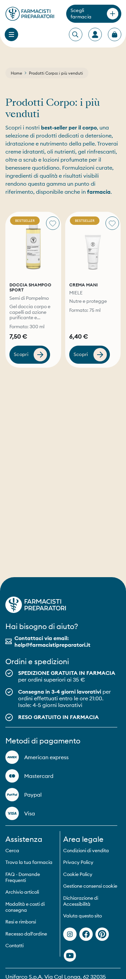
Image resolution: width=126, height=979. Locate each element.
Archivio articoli (22, 892)
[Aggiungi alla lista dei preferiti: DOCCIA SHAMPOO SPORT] (52, 223)
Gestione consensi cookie (90, 886)
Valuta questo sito (82, 916)
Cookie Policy (77, 874)
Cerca (12, 851)
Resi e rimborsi (20, 922)
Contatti (14, 946)
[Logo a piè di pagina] (35, 605)
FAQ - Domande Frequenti (22, 877)
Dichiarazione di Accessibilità (80, 901)
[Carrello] (114, 34)
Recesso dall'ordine (26, 934)
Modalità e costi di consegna (25, 907)
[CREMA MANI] (93, 245)
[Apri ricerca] (75, 34)
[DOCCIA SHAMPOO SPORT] (33, 245)
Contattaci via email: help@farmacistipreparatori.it (52, 641)
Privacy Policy (78, 862)
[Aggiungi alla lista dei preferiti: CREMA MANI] (112, 223)
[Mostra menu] (11, 34)
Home (16, 73)
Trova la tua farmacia (28, 862)
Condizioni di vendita (86, 851)
